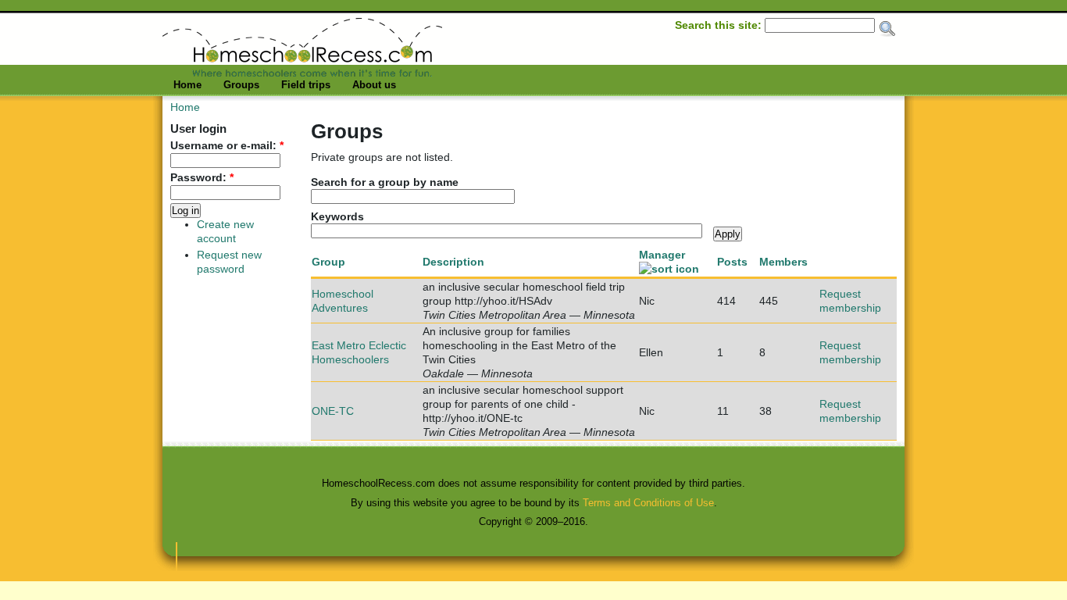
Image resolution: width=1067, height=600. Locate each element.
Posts (732, 261)
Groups (241, 85)
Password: (202, 178)
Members (783, 261)
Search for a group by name (385, 182)
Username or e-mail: (227, 146)
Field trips (305, 85)
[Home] (302, 72)
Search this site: (720, 25)
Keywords (337, 216)
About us (374, 85)
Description (453, 261)
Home (187, 85)
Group (328, 261)
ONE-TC (333, 411)
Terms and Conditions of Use (648, 503)
